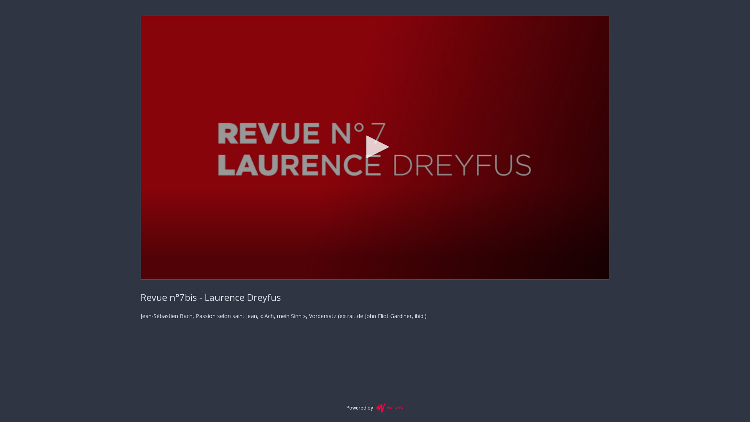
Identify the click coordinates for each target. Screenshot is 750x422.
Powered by (359, 407)
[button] (375, 147)
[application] (375, 147)
